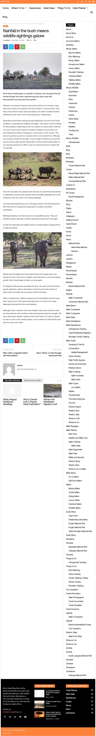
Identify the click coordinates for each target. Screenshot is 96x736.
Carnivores (73, 103)
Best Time (73, 434)
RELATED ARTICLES (12, 380)
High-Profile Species (77, 360)
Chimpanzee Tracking (77, 329)
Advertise (70, 45)
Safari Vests (75, 380)
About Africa (71, 33)
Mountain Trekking (76, 72)
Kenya (68, 239)
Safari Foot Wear (75, 636)
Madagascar (71, 263)
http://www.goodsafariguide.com (26, 369)
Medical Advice (75, 368)
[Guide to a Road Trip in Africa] (39, 704)
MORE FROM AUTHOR (32, 380)
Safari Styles (71, 473)
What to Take (74, 415)
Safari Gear (73, 453)
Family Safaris (74, 60)
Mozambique (71, 271)
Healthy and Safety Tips (78, 438)
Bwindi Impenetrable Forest (80, 625)
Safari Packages (72, 426)
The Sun (72, 403)
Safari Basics (71, 306)
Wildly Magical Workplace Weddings (10, 401)
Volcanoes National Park (78, 302)
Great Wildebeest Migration (80, 333)
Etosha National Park (77, 286)
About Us (70, 37)
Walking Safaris (75, 80)
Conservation (74, 348)
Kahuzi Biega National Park (79, 173)
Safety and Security (76, 457)
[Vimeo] (89, 2)
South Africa (71, 512)
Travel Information (73, 594)
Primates (72, 123)
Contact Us (70, 185)
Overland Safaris (75, 76)
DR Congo (70, 193)
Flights (68, 208)
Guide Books (71, 224)
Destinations (71, 189)
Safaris (68, 485)
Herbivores (73, 111)
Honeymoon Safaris (76, 64)
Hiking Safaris (74, 496)
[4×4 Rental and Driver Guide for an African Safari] (39, 693)
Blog (5, 17)
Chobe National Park (77, 166)
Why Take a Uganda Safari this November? (15, 354)
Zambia (69, 648)
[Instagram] (81, 2)
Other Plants (73, 119)
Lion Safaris (75, 387)
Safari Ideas (49, 8)
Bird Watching (74, 57)
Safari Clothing (74, 372)
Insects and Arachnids (77, 364)
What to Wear (71, 632)
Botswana (70, 158)
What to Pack (74, 411)
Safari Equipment (75, 450)
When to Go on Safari (77, 469)
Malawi (69, 267)
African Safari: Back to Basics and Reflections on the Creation (53, 714)
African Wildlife (72, 88)
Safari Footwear (77, 376)
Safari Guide (71, 341)
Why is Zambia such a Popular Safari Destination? (32, 401)
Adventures (70, 713)
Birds (71, 99)
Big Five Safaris (75, 53)
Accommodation (73, 41)
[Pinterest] (17, 46)
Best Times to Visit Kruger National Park (49, 354)
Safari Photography (76, 597)
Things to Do (63, 8)
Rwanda (69, 294)
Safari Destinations (73, 321)
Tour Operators (72, 590)
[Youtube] (93, 2)
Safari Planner (79, 8)
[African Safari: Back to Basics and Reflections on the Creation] (39, 715)
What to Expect (75, 407)
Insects (71, 115)
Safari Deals (70, 317)
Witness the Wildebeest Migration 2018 (50, 401)
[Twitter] (85, 2)
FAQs (68, 204)
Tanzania (69, 543)
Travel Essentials (75, 605)
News (10, 23)
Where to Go (17, 8)
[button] (91, 12)
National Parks (74, 243)
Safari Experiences (73, 325)
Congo (69, 169)
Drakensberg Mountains (78, 520)
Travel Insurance (72, 609)
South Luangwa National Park (80, 656)
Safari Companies (76, 298)
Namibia (69, 278)
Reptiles (72, 127)
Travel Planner (71, 690)
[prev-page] (57, 380)
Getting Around (72, 220)
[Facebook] (77, 2)
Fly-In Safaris (74, 477)
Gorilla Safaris (74, 492)
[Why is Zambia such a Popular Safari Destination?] (32, 390)
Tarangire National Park (78, 551)
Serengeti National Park (78, 547)
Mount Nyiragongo (76, 197)
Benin (68, 146)
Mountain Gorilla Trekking (79, 337)
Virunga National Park (77, 181)
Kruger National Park (77, 524)
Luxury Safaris (74, 68)
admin (7, 40)
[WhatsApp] (22, 46)
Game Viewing (74, 356)
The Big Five (74, 131)
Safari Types (73, 383)
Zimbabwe (70, 667)
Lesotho (69, 255)
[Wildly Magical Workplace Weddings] (12, 390)
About (68, 29)
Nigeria (69, 290)
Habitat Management (79, 352)
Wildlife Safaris (74, 84)
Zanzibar (69, 660)
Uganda (69, 613)
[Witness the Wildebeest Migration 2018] (53, 390)
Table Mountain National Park (80, 531)
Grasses (72, 107)
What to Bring (74, 461)
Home (6, 8)
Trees (71, 134)
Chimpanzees (74, 142)
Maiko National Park (76, 177)
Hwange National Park (77, 675)
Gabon (69, 212)
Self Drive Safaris (75, 481)
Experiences (35, 8)
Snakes (71, 391)
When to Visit (74, 418)
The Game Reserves (77, 399)
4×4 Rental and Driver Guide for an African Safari (53, 692)
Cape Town (73, 516)
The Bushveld (74, 395)
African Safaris (71, 49)
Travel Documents (76, 601)
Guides (69, 228)
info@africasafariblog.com (12, 712)
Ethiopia (69, 201)
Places (68, 705)
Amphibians (73, 92)
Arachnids (73, 96)
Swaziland (70, 539)
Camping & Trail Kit (76, 345)
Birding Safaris (74, 488)
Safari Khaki (75, 446)
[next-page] (60, 380)
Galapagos (70, 216)
